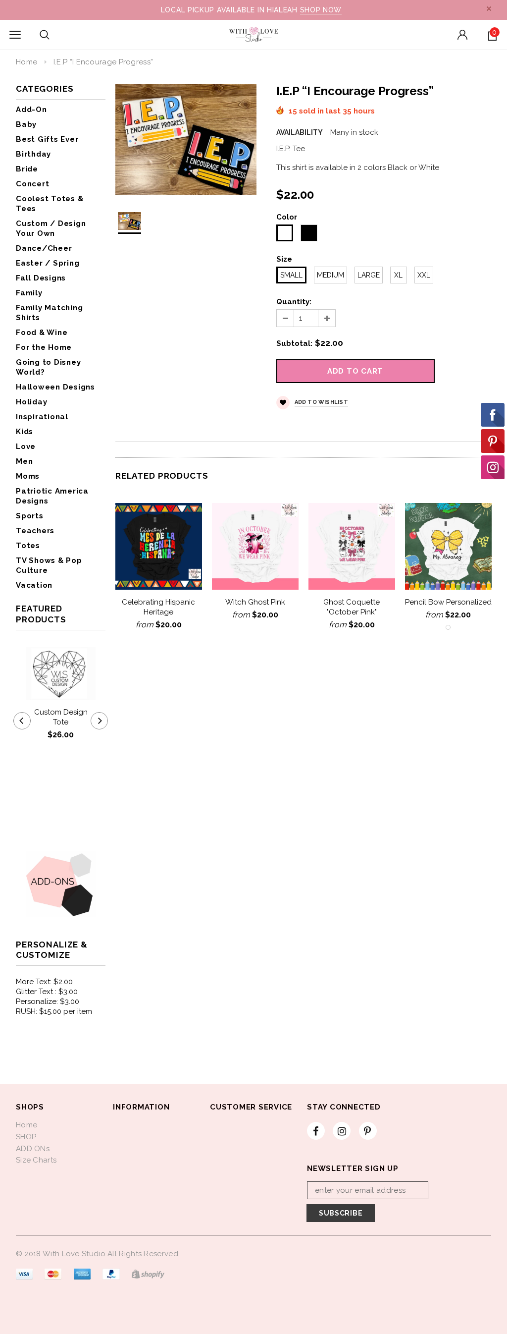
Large (368, 275)
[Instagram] (342, 1131)
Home (26, 61)
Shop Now (321, 10)
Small (291, 275)
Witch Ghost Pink (255, 602)
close (489, 8)
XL (398, 275)
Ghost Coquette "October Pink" (351, 607)
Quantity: (293, 301)
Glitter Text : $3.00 (47, 991)
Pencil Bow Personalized (448, 602)
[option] (185, 139)
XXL (423, 275)
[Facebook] (316, 1131)
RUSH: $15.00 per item (54, 1011)
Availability (299, 132)
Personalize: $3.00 (47, 1001)
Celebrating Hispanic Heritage (158, 607)
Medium (330, 275)
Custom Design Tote (61, 717)
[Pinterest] (368, 1131)
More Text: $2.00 (44, 981)
